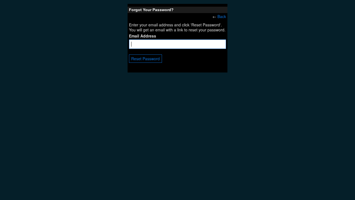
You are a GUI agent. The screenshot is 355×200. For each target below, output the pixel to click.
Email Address (142, 36)
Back (221, 16)
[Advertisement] (177, 114)
